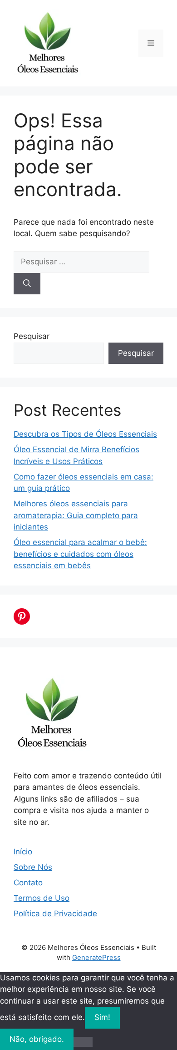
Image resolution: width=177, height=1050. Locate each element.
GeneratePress (96, 957)
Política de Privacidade (55, 913)
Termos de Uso (41, 898)
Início (23, 851)
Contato (28, 882)
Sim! (102, 1017)
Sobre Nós (33, 867)
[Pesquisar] (27, 284)
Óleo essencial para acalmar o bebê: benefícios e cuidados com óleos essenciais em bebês (80, 554)
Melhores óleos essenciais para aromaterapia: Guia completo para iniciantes (76, 515)
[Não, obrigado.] (83, 1042)
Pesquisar (31, 336)
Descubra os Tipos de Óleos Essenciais (85, 434)
